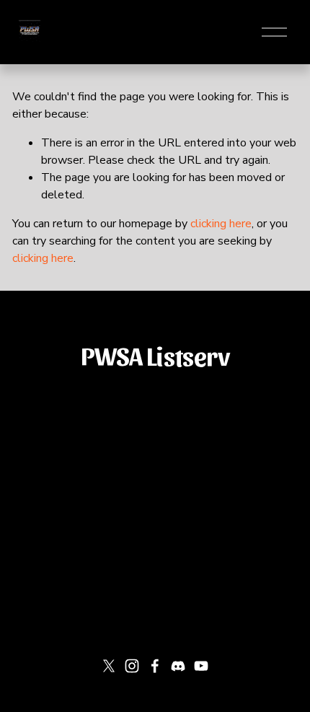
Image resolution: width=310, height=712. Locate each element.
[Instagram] (132, 666)
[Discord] (178, 666)
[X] (109, 666)
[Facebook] (155, 666)
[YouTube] (201, 666)
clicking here (221, 224)
